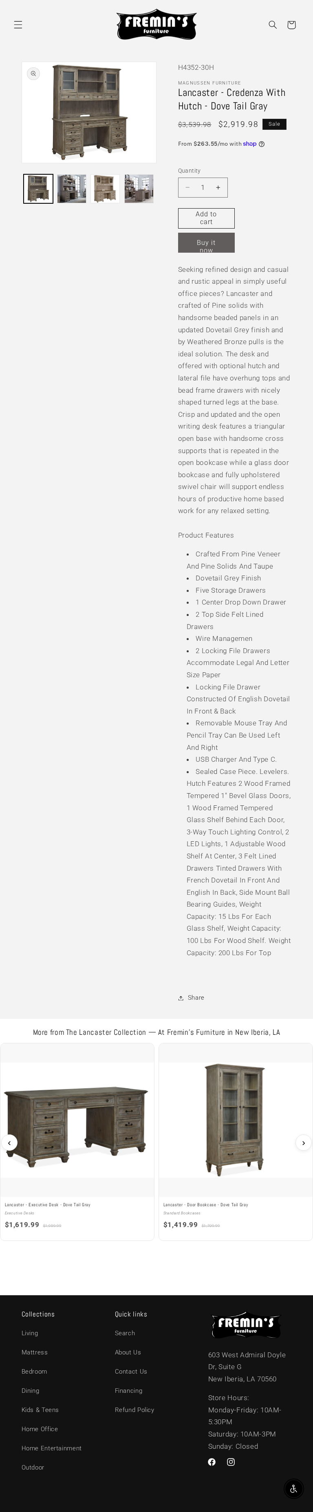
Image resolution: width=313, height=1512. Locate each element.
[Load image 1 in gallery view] (38, 189)
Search (125, 1333)
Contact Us (131, 1371)
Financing (129, 1390)
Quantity (189, 170)
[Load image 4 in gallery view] (139, 189)
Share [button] (196, 997)
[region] (156, 1142)
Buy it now (206, 246)
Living (30, 1333)
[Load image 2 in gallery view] (71, 189)
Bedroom (34, 1371)
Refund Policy (134, 1410)
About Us (128, 1352)
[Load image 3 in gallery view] (105, 189)
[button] (18, 25)
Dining (31, 1390)
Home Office (40, 1429)
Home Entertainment (52, 1448)
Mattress (35, 1352)
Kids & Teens (41, 1410)
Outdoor (33, 1467)
